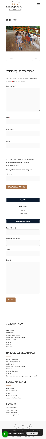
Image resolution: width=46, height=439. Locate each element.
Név (8, 117)
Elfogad (32, 433)
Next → (36, 59)
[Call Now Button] (5, 434)
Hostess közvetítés (12, 359)
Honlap (8, 141)
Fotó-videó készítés (12, 371)
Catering (9, 342)
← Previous (11, 59)
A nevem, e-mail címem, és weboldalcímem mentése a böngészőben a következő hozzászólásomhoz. (20, 163)
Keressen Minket (11, 391)
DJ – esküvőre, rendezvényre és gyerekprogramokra (22, 376)
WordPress (31, 436)
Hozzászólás (11, 86)
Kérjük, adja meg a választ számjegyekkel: (19, 170)
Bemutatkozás (10, 330)
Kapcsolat (9, 347)
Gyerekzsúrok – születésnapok (15, 337)
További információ (18, 433)
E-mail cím (10, 129)
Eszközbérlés (10, 333)
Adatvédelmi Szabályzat (13, 398)
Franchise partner (11, 340)
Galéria (8, 344)
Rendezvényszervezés (13, 335)
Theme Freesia (16, 436)
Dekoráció (9, 369)
